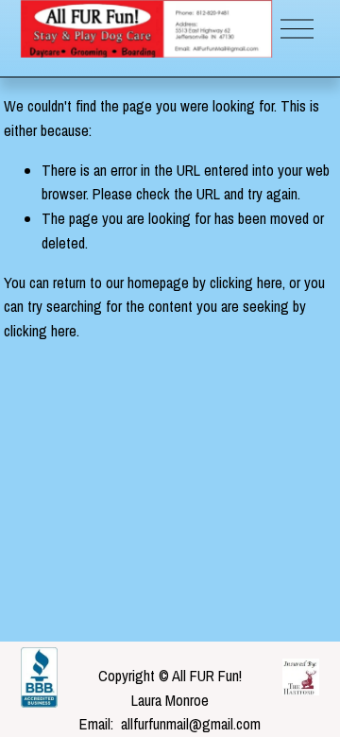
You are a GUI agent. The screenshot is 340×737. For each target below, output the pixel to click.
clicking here (246, 282)
